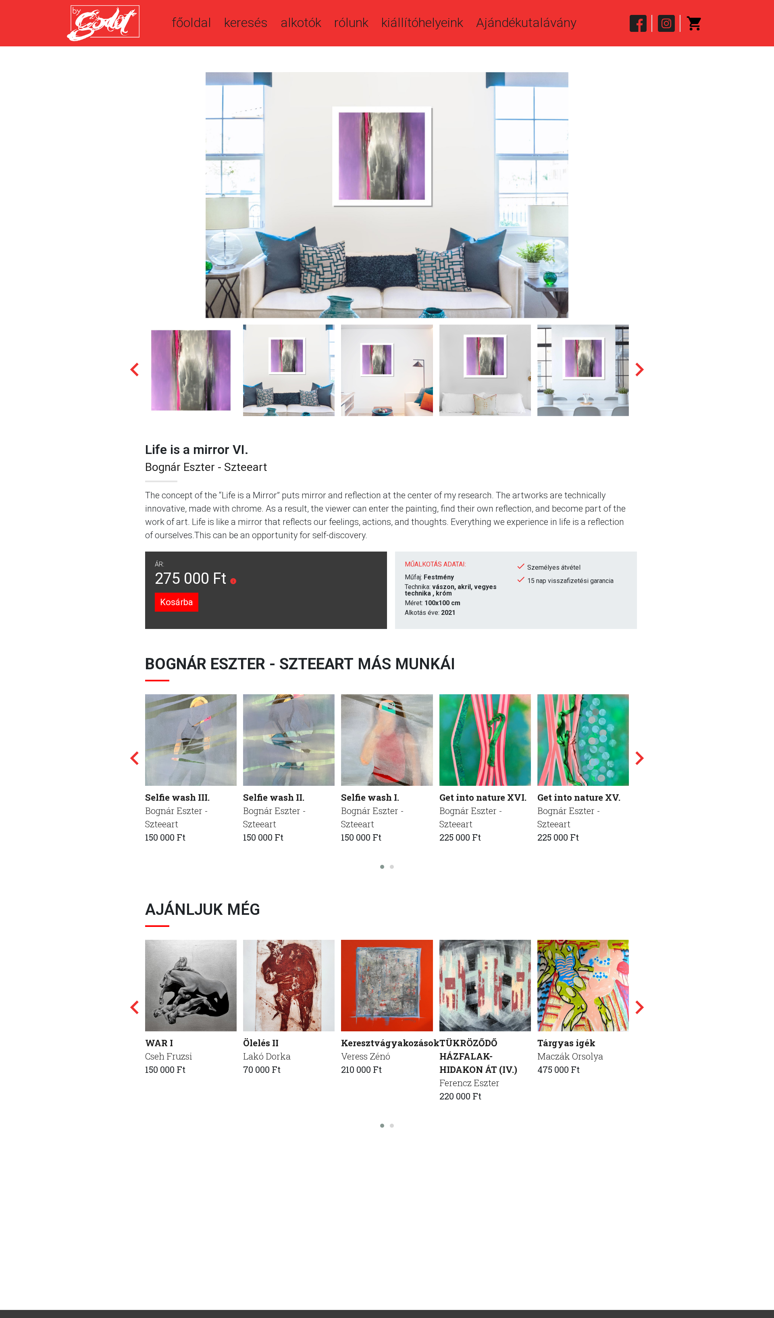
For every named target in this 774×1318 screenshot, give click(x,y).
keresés (246, 22)
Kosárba (176, 602)
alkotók (301, 22)
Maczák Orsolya (570, 1056)
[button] (382, 867)
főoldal (191, 22)
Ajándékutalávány (526, 22)
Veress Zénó (365, 1056)
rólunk (351, 22)
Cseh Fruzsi (168, 1056)
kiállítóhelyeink (422, 22)
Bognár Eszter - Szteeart (206, 467)
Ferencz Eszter (469, 1083)
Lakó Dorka (267, 1056)
